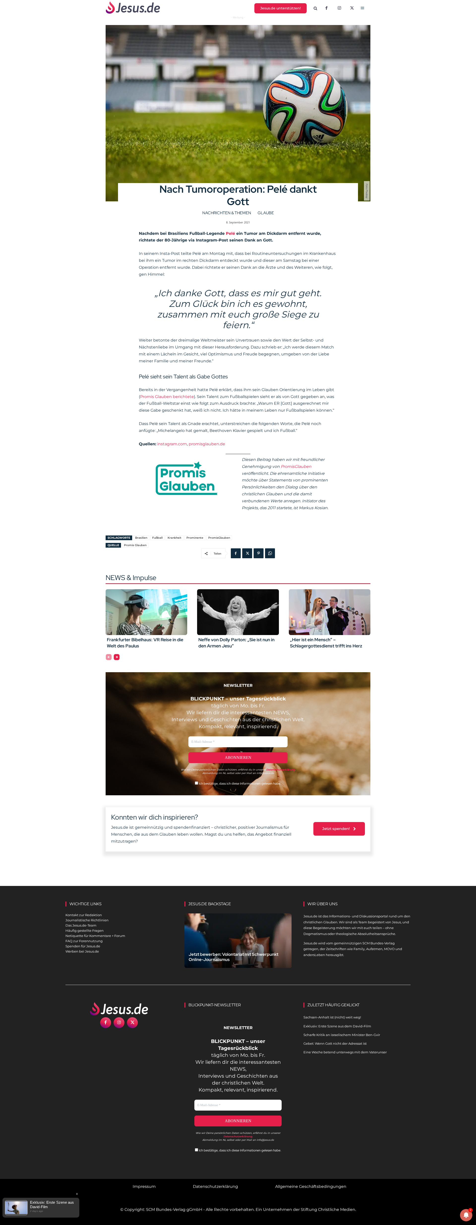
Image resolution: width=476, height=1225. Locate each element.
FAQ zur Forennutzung (84, 941)
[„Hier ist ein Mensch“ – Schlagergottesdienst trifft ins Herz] (329, 612)
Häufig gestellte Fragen (84, 930)
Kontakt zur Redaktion (83, 915)
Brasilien (141, 537)
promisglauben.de (207, 444)
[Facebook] (326, 8)
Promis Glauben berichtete (167, 396)
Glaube (266, 212)
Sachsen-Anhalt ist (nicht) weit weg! (332, 1017)
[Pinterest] (259, 553)
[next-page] (117, 657)
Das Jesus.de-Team (80, 925)
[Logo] (119, 1009)
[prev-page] (109, 657)
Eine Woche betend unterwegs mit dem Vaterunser (345, 1052)
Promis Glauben (135, 545)
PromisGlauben (296, 466)
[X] (352, 8)
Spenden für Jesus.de (82, 946)
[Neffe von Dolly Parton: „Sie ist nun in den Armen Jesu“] (238, 612)
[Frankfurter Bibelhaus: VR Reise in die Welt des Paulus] (146, 612)
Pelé (230, 233)
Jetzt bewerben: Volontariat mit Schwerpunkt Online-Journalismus (233, 957)
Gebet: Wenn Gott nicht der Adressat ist (335, 1043)
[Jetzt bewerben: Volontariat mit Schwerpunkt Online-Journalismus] (238, 946)
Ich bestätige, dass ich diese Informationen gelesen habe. (239, 783)
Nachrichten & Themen (226, 212)
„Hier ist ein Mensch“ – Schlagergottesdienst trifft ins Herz (326, 643)
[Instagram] (339, 8)
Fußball (157, 537)
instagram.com (172, 444)
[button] (315, 8)
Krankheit (174, 537)
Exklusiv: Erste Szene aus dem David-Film (337, 1026)
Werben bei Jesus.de (82, 951)
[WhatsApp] (270, 553)
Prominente (194, 537)
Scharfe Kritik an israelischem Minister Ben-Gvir (341, 1035)
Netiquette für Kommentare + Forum (95, 936)
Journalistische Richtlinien (87, 920)
